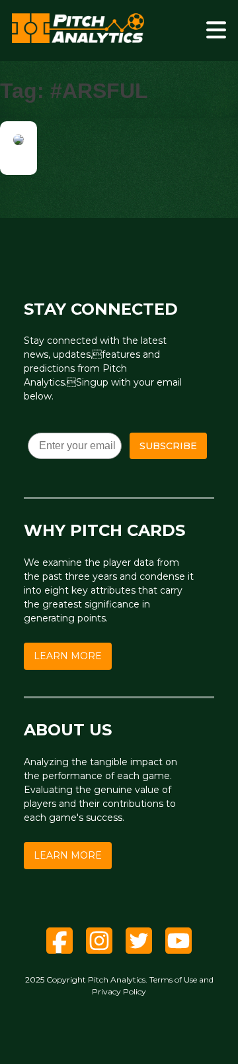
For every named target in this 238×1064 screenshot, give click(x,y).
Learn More (68, 656)
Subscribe (168, 446)
